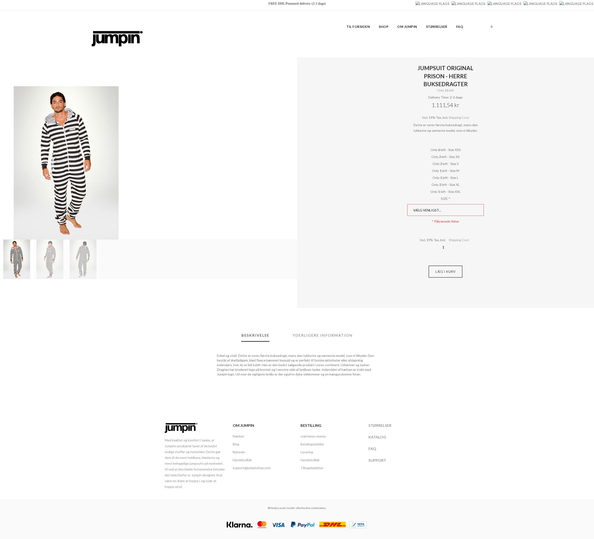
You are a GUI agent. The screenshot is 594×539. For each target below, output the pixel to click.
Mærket (238, 436)
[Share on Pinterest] (451, 295)
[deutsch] (432, 3)
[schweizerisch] (576, 3)
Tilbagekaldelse (311, 468)
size (444, 198)
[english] (468, 3)
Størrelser (379, 425)
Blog (236, 444)
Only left (445, 90)
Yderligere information (323, 335)
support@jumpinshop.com (252, 468)
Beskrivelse (255, 335)
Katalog (377, 437)
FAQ (372, 448)
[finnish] (540, 3)
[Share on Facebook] (440, 295)
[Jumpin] (117, 51)
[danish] (504, 3)
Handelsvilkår (242, 460)
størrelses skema (313, 436)
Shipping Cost (459, 117)
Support (377, 460)
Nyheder (239, 452)
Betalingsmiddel (312, 444)
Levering (306, 452)
